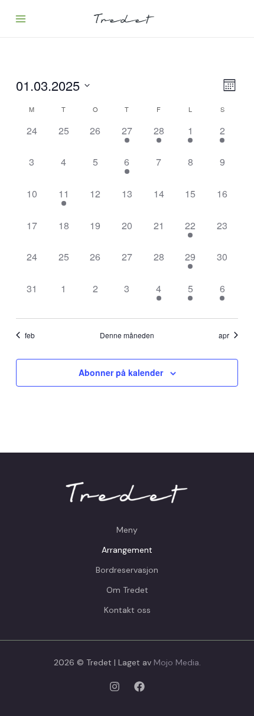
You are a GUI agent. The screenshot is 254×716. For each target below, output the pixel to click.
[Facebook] (139, 686)
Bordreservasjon (127, 570)
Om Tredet (127, 590)
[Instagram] (114, 686)
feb (30, 335)
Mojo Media (176, 662)
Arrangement (127, 550)
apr (224, 335)
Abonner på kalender (121, 372)
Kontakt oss (127, 610)
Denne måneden (127, 335)
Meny (127, 529)
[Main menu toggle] (20, 18)
